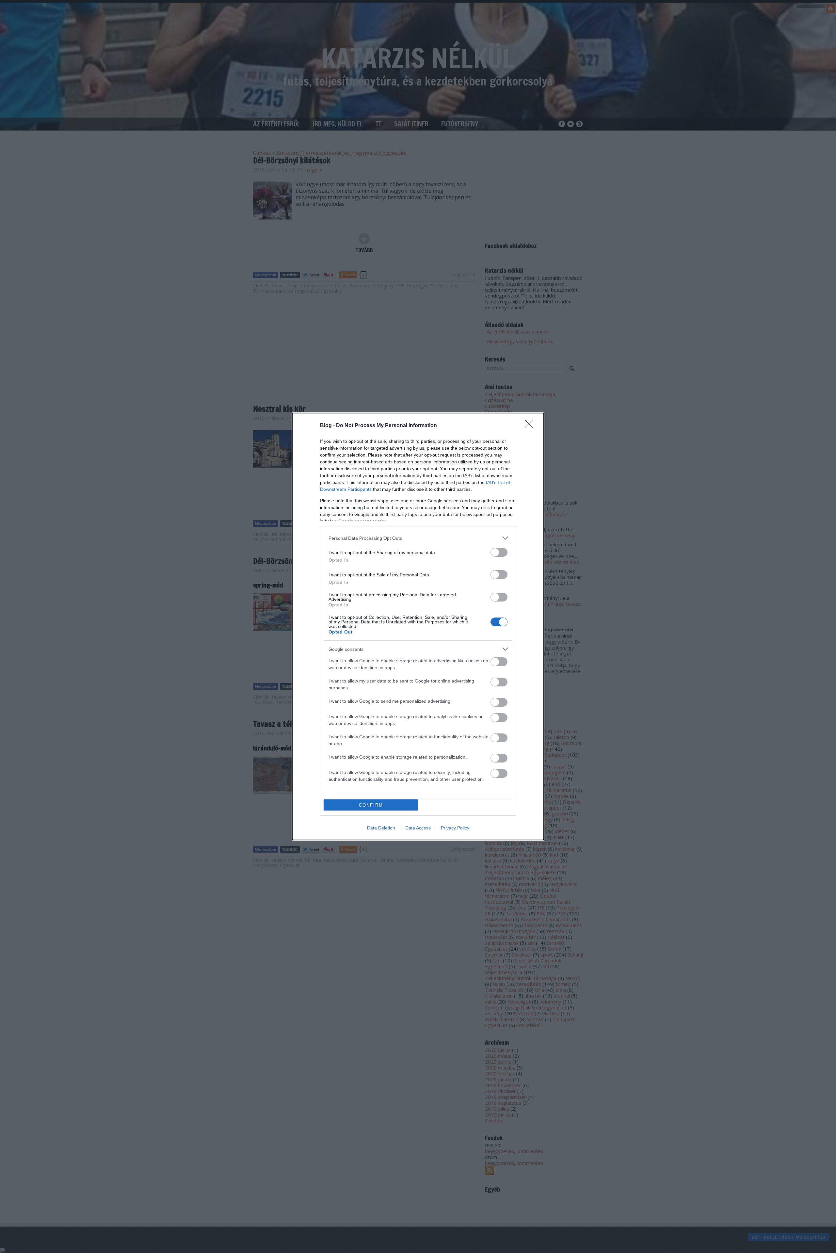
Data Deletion (381, 827)
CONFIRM (371, 805)
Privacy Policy (455, 827)
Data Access (418, 827)
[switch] (498, 552)
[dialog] (418, 626)
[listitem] (418, 538)
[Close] (531, 426)
